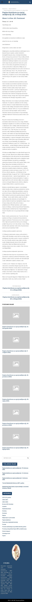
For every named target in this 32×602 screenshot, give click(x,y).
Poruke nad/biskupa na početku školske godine (14, 526)
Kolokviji (4, 513)
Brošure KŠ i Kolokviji (7, 504)
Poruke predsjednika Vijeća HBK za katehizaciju (14, 529)
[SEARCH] (28, 458)
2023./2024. (5, 502)
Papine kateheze (6, 520)
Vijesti (4, 535)
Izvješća (4, 506)
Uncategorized (6, 533)
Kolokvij (4, 511)
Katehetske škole (6, 508)
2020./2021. (5, 499)
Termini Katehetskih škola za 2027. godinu (13, 483)
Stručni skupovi (6, 531)
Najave (4, 515)
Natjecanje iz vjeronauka (8, 517)
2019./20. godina (6, 497)
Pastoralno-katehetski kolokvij (10, 522)
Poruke (4, 524)
